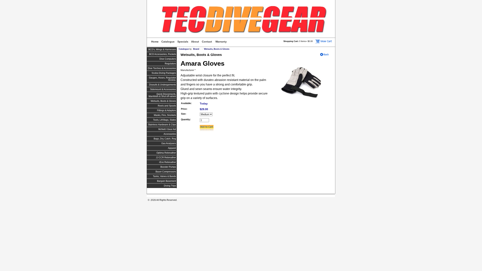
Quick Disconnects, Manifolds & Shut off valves (162, 95)
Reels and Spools (167, 106)
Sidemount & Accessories (163, 89)
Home (155, 41)
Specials (182, 41)
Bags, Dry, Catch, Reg (165, 139)
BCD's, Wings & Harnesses (162, 49)
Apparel (172, 148)
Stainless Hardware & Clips (162, 124)
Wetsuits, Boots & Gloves (163, 101)
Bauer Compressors (166, 172)
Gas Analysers (168, 143)
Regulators (170, 63)
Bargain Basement (166, 181)
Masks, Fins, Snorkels (165, 115)
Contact (207, 41)
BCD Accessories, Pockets (162, 54)
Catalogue (168, 41)
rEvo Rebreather (167, 162)
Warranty (221, 41)
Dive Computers (167, 59)
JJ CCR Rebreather (166, 157)
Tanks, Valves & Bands (164, 176)
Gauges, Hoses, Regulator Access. (162, 79)
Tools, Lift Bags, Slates (164, 120)
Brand (196, 49)
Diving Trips (170, 186)
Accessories (170, 134)
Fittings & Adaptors (166, 110)
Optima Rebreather (166, 153)
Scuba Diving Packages (164, 73)
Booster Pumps (168, 167)
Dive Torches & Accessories (162, 68)
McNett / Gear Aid (167, 129)
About (195, 41)
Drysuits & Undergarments (162, 85)
